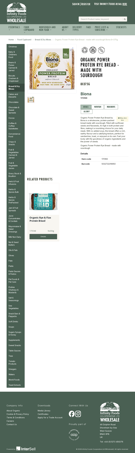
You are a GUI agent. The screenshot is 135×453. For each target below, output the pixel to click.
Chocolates (13, 102)
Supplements (14, 340)
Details (85, 106)
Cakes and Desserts (13, 95)
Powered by (11, 449)
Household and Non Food (47, 28)
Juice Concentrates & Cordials (14, 218)
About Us (65, 28)
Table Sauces (15, 350)
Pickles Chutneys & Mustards (13, 290)
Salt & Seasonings (14, 299)
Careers (10, 421)
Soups (11, 327)
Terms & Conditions (16, 417)
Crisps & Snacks (12, 143)
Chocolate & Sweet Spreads (14, 110)
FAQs (88, 27)
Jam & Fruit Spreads (13, 209)
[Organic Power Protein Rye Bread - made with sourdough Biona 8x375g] (30, 99)
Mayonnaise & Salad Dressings (15, 229)
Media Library (44, 411)
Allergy (87, 111)
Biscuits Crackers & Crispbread (13, 78)
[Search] (124, 19)
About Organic (13, 411)
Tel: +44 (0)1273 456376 (111, 442)
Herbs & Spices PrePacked (13, 200)
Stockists (121, 27)
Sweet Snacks (15, 345)
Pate (11, 261)
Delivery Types (77, 28)
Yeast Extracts (15, 385)
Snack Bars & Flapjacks (14, 314)
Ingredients (111, 106)
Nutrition (97, 106)
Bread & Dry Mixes (43, 39)
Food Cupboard (29, 28)
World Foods (14, 380)
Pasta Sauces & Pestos (14, 272)
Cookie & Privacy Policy (18, 414)
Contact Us (12, 424)
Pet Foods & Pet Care (14, 280)
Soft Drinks (13, 321)
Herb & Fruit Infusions (14, 182)
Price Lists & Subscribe (102, 28)
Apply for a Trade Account (50, 417)
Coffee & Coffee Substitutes (13, 126)
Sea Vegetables (14, 307)
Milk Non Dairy (15, 237)
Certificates (43, 414)
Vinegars (12, 369)
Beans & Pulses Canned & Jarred (13, 66)
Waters (12, 374)
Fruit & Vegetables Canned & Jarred (14, 154)
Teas (11, 356)
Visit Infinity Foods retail (110, 4)
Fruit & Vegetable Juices (13, 165)
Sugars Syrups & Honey (15, 333)
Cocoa (11, 118)
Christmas (13, 46)
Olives (11, 255)
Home (11, 39)
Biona (86, 93)
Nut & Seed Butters (13, 243)
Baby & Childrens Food (13, 54)
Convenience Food (14, 135)
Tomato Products (12, 362)
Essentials (14, 27)
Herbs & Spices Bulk (14, 190)
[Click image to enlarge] (51, 68)
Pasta (11, 266)
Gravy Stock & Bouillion (15, 174)
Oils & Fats (13, 250)
